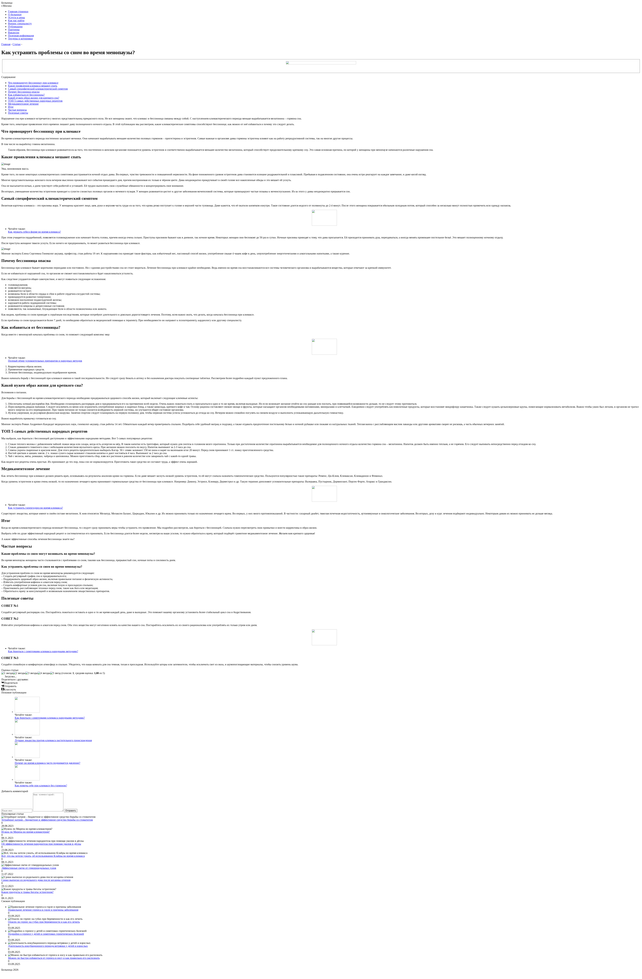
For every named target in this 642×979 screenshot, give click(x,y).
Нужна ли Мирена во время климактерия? (25, 831)
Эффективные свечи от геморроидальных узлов (28, 868)
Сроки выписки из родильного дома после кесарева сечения (35, 880)
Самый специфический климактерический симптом (38, 88)
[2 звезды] (19, 673)
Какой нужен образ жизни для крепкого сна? (33, 97)
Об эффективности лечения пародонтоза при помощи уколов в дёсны (41, 843)
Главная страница (18, 11)
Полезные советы (18, 112)
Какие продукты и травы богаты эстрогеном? (27, 892)
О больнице (15, 14)
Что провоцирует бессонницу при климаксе (33, 82)
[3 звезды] (31, 673)
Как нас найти (16, 20)
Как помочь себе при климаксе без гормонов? (41, 785)
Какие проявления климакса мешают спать (32, 85)
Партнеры (14, 29)
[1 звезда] (7, 673)
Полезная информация (21, 35)
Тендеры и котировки (20, 38)
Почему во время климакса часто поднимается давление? (47, 763)
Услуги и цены (16, 17)
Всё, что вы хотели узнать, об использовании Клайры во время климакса (43, 856)
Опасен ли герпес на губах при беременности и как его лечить (44, 921)
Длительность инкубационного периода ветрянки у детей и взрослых (48, 946)
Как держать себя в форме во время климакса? (34, 231)
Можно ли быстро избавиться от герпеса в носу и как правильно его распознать (54, 958)
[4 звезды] (44, 673)
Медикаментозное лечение (23, 103)
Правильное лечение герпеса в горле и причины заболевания (43, 909)
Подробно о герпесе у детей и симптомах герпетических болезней (46, 933)
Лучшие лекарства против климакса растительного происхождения (53, 740)
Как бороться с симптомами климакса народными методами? (43, 651)
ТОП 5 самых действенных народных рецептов (35, 100)
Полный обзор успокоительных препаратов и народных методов (45, 360)
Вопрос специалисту (20, 23)
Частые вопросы (17, 109)
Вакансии (13, 32)
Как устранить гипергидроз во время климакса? (35, 507)
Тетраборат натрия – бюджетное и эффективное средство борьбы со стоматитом (47, 819)
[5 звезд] (55, 673)
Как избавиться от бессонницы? (26, 94)
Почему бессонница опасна (23, 91)
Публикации (15, 26)
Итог (11, 106)
